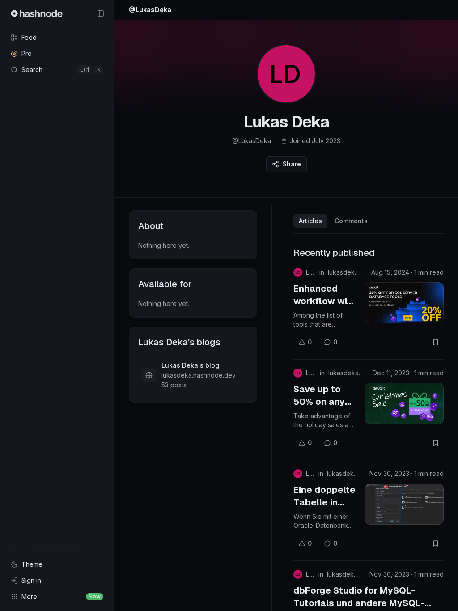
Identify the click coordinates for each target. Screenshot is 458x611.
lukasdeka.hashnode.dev (345, 272)
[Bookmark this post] (436, 342)
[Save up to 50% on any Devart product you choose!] (404, 403)
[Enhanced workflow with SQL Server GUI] (404, 302)
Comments (351, 221)
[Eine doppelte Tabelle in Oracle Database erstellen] (404, 504)
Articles (310, 221)
